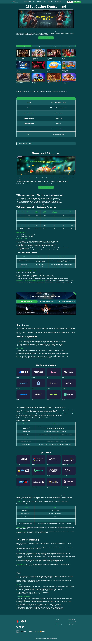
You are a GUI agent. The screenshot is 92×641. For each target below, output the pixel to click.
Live (38, 46)
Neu (23, 46)
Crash (52, 46)
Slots (68, 46)
